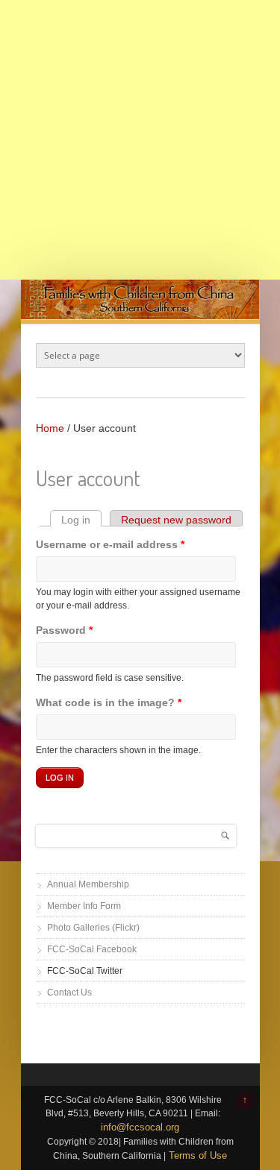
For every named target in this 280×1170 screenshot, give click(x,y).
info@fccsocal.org (140, 1127)
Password (64, 630)
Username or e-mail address (110, 544)
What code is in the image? (108, 702)
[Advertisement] (140, 140)
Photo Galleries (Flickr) (93, 927)
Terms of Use (198, 1155)
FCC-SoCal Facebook (92, 949)
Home (50, 428)
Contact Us (69, 992)
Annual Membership (88, 884)
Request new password (176, 520)
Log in (81, 520)
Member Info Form (84, 906)
